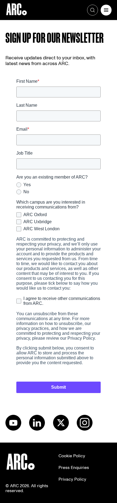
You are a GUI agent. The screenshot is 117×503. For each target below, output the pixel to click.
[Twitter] (61, 429)
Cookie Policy (72, 456)
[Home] (16, 10)
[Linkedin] (37, 429)
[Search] (92, 10)
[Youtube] (13, 429)
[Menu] (106, 10)
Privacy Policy (72, 479)
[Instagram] (85, 429)
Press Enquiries (74, 468)
